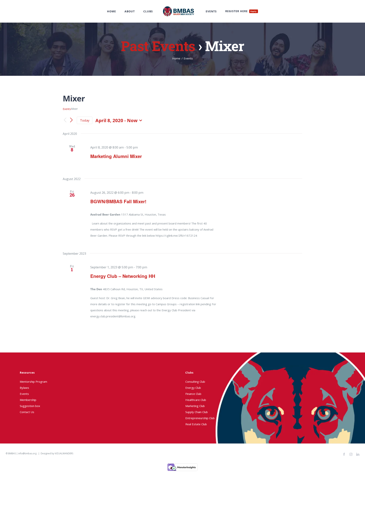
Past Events (158, 46)
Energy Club (193, 388)
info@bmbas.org (27, 453)
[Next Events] (71, 120)
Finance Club (193, 394)
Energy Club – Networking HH (122, 276)
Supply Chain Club (196, 412)
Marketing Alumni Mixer (116, 156)
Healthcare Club (195, 400)
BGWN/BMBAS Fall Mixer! (118, 201)
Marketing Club (195, 406)
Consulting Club (195, 381)
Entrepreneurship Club (200, 418)
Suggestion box (30, 406)
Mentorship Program (33, 381)
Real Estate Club (196, 424)
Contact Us (27, 412)
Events (67, 109)
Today (84, 120)
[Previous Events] (65, 120)
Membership (28, 400)
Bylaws (24, 388)
